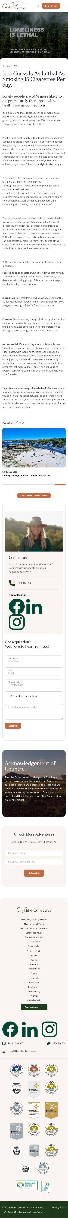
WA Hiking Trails (34, 1000)
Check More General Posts (34, 495)
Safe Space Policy (34, 932)
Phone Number (14, 682)
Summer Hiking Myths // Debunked (20, 475)
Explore (34, 973)
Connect (34, 964)
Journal (34, 959)
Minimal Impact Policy (34, 924)
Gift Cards (34, 978)
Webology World (35, 1212)
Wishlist (34, 995)
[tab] (7, 484)
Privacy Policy (34, 946)
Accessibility (34, 941)
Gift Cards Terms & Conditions (34, 928)
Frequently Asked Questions (34, 919)
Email (10, 670)
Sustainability (34, 991)
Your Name (13, 658)
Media (34, 955)
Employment (34, 987)
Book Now (34, 982)
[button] (38, 6)
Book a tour (51, 5)
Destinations (34, 968)
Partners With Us (34, 951)
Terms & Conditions (34, 937)
